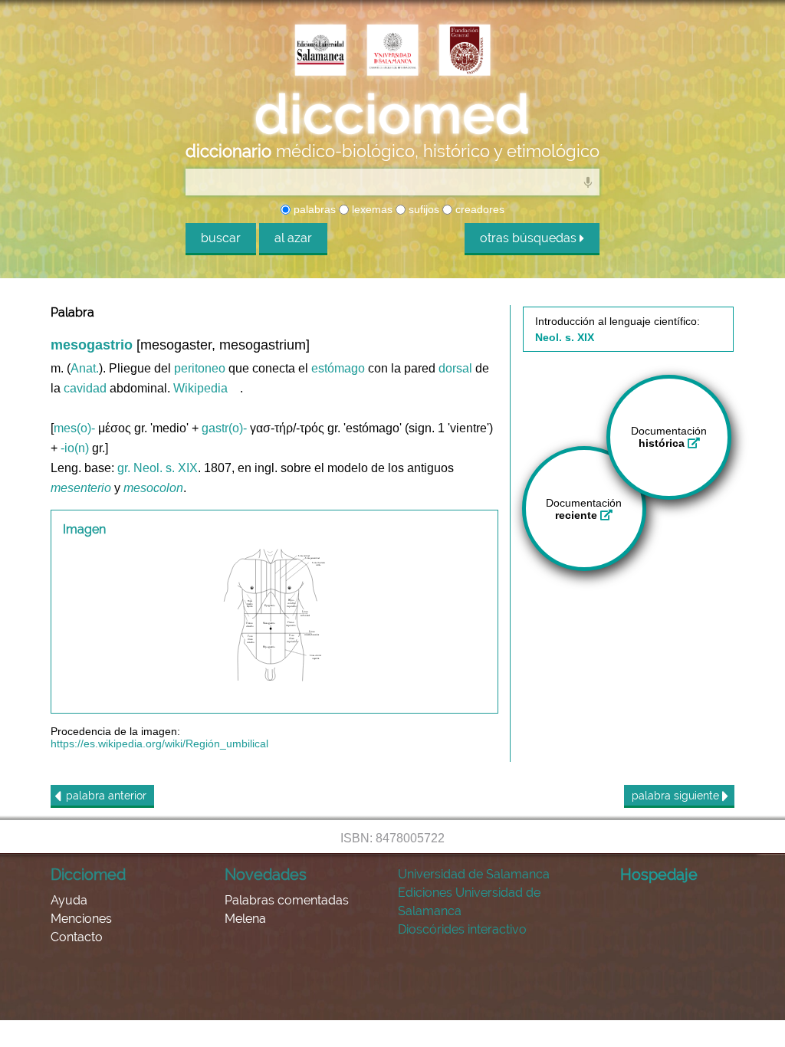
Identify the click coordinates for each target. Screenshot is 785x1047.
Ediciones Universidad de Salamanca (469, 901)
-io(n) (75, 448)
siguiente (677, 795)
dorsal (455, 368)
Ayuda (69, 900)
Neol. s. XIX (165, 467)
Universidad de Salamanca (474, 874)
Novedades (266, 874)
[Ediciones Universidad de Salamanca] (320, 51)
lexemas (370, 209)
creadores (478, 209)
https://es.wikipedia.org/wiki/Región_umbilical (159, 743)
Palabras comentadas (287, 900)
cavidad (85, 388)
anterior (106, 795)
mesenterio (81, 487)
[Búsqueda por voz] (588, 181)
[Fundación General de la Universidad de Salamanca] (464, 51)
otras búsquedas (530, 238)
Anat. (85, 368)
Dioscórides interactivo (462, 929)
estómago (338, 368)
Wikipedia (200, 388)
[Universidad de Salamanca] (392, 51)
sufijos (422, 209)
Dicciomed (88, 874)
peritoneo (199, 368)
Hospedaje (659, 874)
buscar (221, 238)
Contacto (77, 937)
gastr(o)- (224, 428)
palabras (313, 209)
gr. (123, 467)
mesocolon (153, 487)
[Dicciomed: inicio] (392, 114)
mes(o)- (74, 428)
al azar (293, 238)
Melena (245, 918)
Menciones (81, 918)
